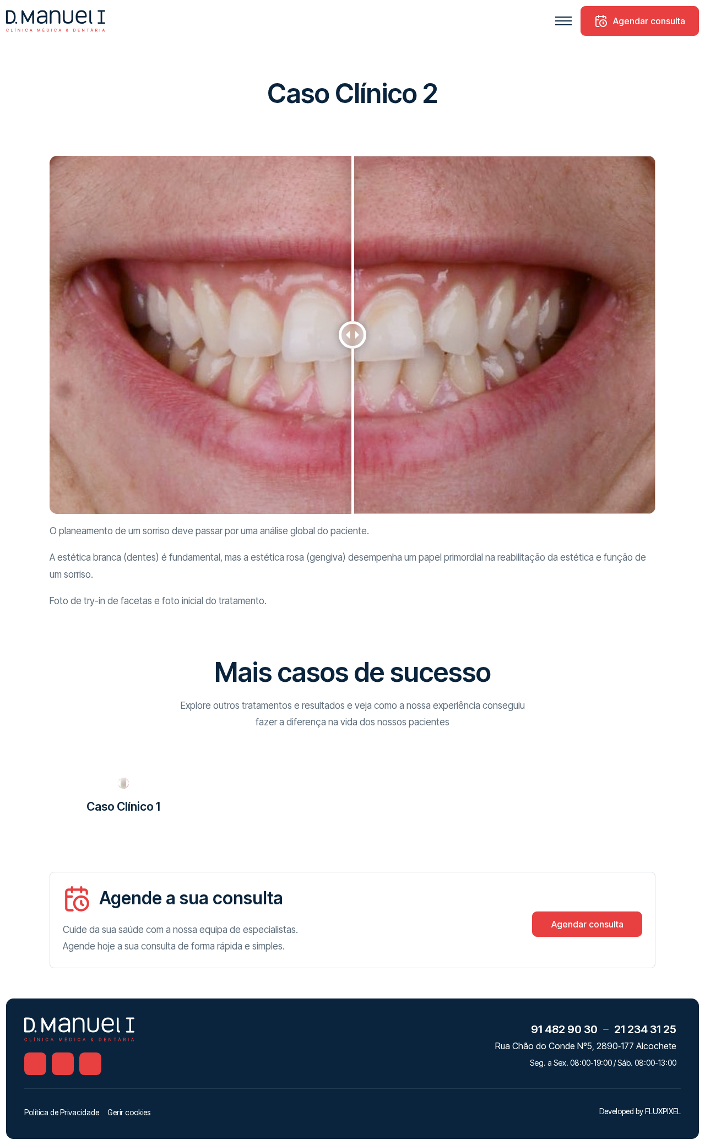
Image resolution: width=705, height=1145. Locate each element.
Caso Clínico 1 (123, 806)
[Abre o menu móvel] (563, 21)
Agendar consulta (649, 20)
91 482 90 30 (564, 1029)
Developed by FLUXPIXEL (640, 1111)
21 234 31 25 (645, 1029)
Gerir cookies (128, 1112)
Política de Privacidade (61, 1112)
